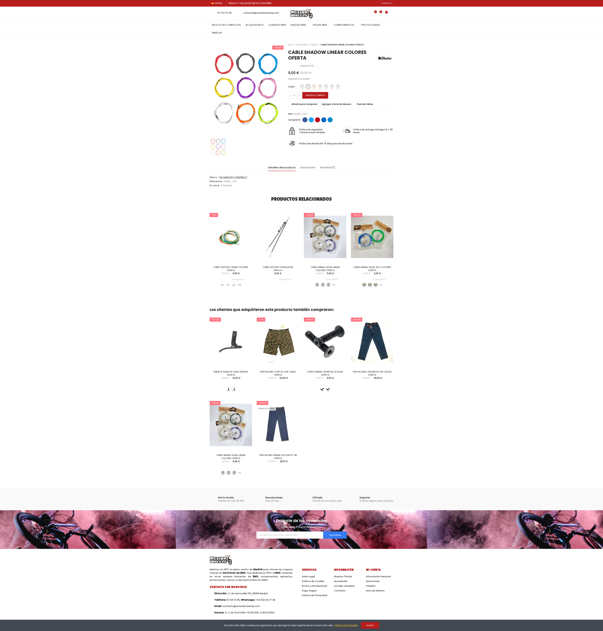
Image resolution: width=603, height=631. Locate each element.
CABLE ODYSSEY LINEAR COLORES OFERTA (230, 269)
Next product (391, 44)
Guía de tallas (365, 104)
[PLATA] (228, 285)
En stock (214, 185)
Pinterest (317, 119)
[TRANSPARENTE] (331, 86)
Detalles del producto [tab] (282, 167)
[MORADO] (328, 285)
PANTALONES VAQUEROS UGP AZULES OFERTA (372, 373)
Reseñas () (307, 66)
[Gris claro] (308, 86)
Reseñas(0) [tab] (327, 167)
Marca (213, 177)
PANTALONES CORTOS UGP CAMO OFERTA (278, 373)
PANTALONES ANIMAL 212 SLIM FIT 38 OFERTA (278, 457)
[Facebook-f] (371, 3)
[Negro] (320, 86)
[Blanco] (370, 285)
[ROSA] (337, 86)
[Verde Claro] (326, 86)
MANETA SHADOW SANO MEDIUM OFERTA (231, 373)
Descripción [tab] (307, 167)
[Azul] (302, 86)
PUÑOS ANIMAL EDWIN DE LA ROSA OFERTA (325, 373)
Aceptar (370, 625)
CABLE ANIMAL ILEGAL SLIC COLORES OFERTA (372, 269)
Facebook (304, 119)
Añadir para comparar (304, 104)
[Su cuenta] (391, 14)
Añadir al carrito (315, 95)
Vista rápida (244, 228)
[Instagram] (376, 3)
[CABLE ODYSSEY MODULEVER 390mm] (278, 237)
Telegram (330, 119)
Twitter (311, 119)
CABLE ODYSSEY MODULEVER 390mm (278, 269)
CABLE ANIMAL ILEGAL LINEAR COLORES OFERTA (325, 269)
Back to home (387, 44)
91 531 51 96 (224, 12)
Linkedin (323, 119)
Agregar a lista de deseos (336, 104)
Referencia (216, 181)
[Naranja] (314, 86)
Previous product (383, 44)
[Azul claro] (222, 285)
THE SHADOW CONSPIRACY (233, 177)
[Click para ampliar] (215, 128)
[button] (386, 3)
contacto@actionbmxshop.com (261, 12)
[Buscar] (367, 14)
